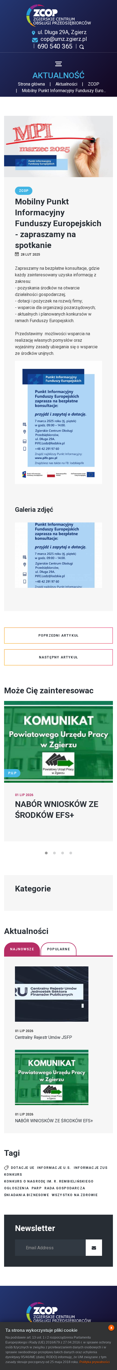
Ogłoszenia (16, 1188)
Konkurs (13, 1175)
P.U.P (12, 773)
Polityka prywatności (94, 1362)
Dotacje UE (22, 1168)
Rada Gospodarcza (64, 1188)
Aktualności (66, 84)
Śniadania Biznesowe (26, 1195)
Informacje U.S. (54, 1168)
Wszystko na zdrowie (75, 1195)
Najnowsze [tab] (22, 949)
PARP (37, 1188)
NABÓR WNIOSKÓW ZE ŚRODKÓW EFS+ (54, 1120)
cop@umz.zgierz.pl (64, 39)
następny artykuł (58, 657)
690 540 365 (54, 46)
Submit (94, 1247)
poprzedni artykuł (58, 635)
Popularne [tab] (58, 949)
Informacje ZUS (90, 1168)
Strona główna (31, 84)
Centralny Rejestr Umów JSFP (43, 1037)
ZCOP (93, 84)
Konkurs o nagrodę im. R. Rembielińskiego (49, 1181)
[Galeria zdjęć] (58, 555)
